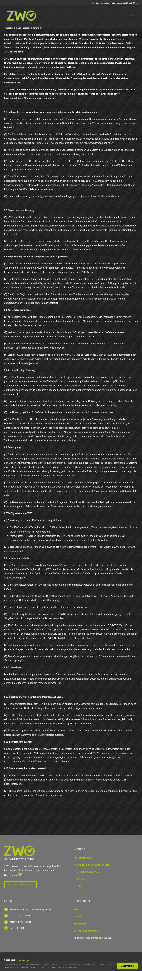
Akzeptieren (127, 966)
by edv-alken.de (23, 960)
